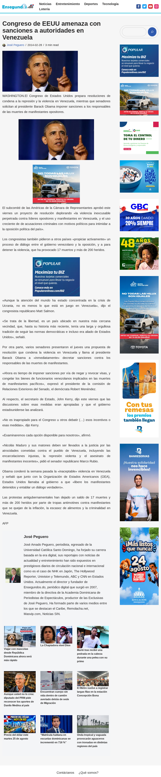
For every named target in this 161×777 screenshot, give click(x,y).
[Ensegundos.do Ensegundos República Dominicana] (18, 6)
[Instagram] (156, 6)
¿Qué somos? (88, 772)
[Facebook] (138, 6)
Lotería (44, 9)
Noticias (45, 4)
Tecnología (110, 4)
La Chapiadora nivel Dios (55, 645)
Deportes (91, 4)
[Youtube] (150, 6)
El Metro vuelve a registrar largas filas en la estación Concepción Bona (92, 692)
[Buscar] (152, 31)
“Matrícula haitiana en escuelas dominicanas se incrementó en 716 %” (55, 739)
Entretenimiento (68, 4)
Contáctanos (65, 772)
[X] (144, 6)
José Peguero (15, 45)
